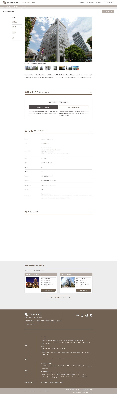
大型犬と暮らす (63, 374)
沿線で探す (43, 351)
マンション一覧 (44, 382)
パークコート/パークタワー (66, 366)
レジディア (75, 365)
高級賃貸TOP (5, 7)
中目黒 (81, 340)
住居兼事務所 (54, 377)
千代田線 (59, 352)
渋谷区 (46, 348)
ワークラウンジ (52, 376)
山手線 (43, 354)
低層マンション (85, 376)
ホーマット (85, 365)
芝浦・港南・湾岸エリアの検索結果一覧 (18, 7)
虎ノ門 (57, 340)
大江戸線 (88, 352)
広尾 (49, 340)
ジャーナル (54, 359)
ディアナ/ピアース (45, 368)
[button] (26, 39)
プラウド (85, 366)
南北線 (71, 352)
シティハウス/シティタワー (55, 366)
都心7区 (59, 359)
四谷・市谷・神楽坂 (62, 342)
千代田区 (49, 348)
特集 (33, 2)
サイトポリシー (40, 391)
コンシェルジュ (78, 374)
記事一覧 (42, 359)
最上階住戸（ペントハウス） (47, 374)
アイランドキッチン (70, 376)
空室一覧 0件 (108, 11)
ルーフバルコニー (78, 376)
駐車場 (73, 374)
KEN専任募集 (44, 372)
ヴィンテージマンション (46, 377)
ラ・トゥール (49, 365)
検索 (23, 2)
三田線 (81, 352)
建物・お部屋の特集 (44, 371)
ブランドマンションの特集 (46, 363)
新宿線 (85, 352)
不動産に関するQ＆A (59, 382)
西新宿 (71, 342)
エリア (64, 359)
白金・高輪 (65, 340)
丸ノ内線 (47, 352)
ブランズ (81, 366)
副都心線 (74, 352)
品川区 (63, 348)
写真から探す (43, 336)
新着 (70, 374)
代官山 (78, 340)
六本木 (43, 340)
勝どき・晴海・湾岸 (86, 342)
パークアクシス (56, 365)
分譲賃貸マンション (59, 372)
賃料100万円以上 (51, 372)
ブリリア (89, 366)
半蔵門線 (67, 352)
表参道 (71, 340)
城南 (74, 342)
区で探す (42, 346)
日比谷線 (51, 352)
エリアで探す (10, 7)
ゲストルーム (58, 376)
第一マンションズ (45, 366)
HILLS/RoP (44, 365)
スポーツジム (84, 374)
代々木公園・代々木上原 (46, 342)
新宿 (68, 342)
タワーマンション (72, 372)
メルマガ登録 (50, 382)
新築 (68, 374)
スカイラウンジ (45, 376)
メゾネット (63, 376)
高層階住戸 (79, 372)
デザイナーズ (65, 372)
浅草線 (78, 352)
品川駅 (46, 148)
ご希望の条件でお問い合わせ (43, 107)
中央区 (57, 348)
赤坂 (54, 340)
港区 (45, 143)
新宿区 (53, 348)
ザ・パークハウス (75, 366)
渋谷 (69, 340)
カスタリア (80, 365)
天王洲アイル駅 (52, 150)
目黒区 (60, 348)
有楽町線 (63, 352)
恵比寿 (75, 340)
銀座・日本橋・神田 (46, 343)
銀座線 (43, 352)
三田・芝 (60, 340)
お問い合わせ (46, 391)
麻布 (46, 340)
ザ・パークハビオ (63, 365)
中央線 (47, 354)
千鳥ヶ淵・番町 (55, 342)
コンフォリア (69, 365)
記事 (28, 2)
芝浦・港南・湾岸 (78, 342)
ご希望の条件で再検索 (73, 107)
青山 (51, 340)
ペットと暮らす (57, 374)
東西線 (55, 352)
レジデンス (48, 359)
